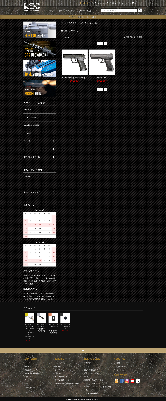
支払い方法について (91, 370)
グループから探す (86, 11)
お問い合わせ (59, 373)
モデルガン (29, 377)
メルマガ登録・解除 (91, 393)
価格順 (132, 37)
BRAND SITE (85, 2)
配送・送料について (91, 373)
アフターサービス (60, 377)
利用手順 (87, 363)
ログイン (124, 3)
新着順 (139, 37)
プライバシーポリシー (92, 383)
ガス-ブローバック (76, 23)
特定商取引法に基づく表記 (93, 380)
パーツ (27, 383)
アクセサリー (29, 380)
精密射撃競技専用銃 (32, 373)
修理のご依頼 (59, 380)
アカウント (100, 3)
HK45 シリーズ (91, 23)
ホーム (63, 23)
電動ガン (28, 366)
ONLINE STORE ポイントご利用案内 (97, 387)
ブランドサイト (119, 366)
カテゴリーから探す (66, 11)
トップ (51, 11)
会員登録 (113, 3)
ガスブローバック (31, 370)
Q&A (86, 366)
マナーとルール (30, 388)
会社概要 (117, 363)
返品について (89, 377)
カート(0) (137, 3)
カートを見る (59, 370)
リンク (116, 370)
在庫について (89, 390)
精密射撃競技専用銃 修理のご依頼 (66, 383)
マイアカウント (60, 363)
